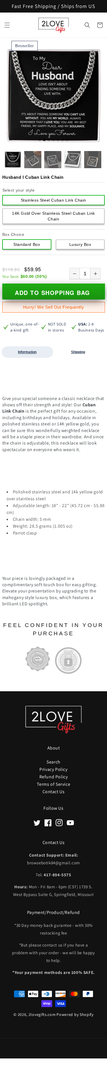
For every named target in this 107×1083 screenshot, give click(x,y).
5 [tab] (58, 140)
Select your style (18, 190)
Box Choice (13, 234)
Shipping (78, 352)
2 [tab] (44, 140)
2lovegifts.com (42, 1014)
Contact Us (54, 791)
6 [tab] (62, 140)
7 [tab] (67, 140)
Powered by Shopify (75, 1014)
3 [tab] (49, 140)
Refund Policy (53, 776)
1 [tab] (39, 140)
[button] (7, 25)
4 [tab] (53, 140)
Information (27, 352)
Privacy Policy (53, 769)
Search (53, 761)
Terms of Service (53, 784)
